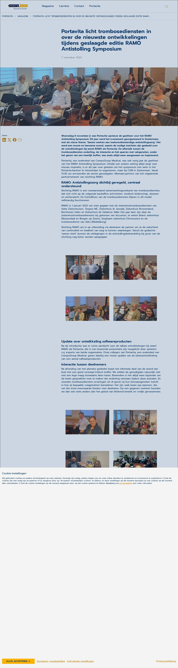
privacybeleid (126, 483)
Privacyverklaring (166, 661)
